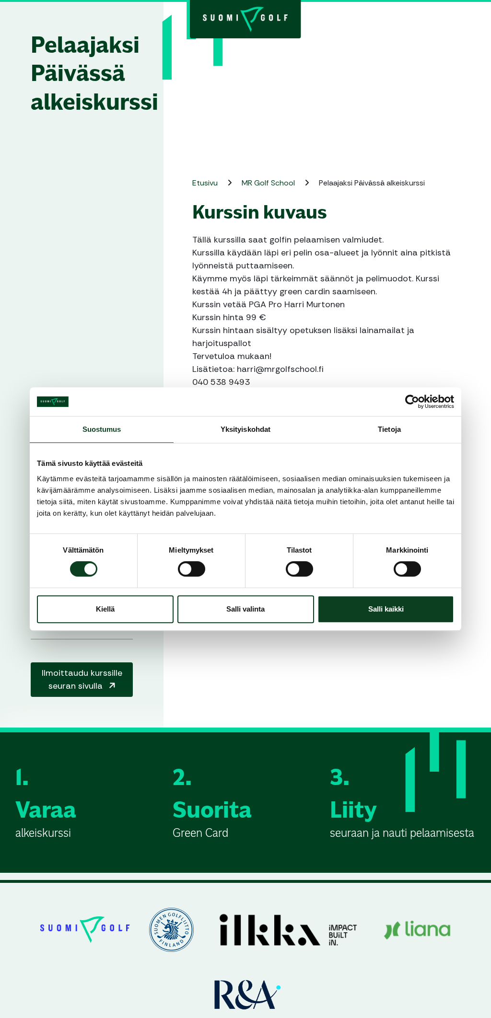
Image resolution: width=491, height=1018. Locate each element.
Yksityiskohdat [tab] (245, 429)
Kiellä (105, 609)
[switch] (191, 569)
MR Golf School (269, 183)
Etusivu (206, 183)
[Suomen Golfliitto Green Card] (245, 18)
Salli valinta (245, 609)
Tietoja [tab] (389, 429)
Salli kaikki (386, 609)
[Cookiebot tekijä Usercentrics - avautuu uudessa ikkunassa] (412, 401)
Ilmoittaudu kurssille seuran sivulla (82, 679)
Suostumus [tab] (101, 429)
